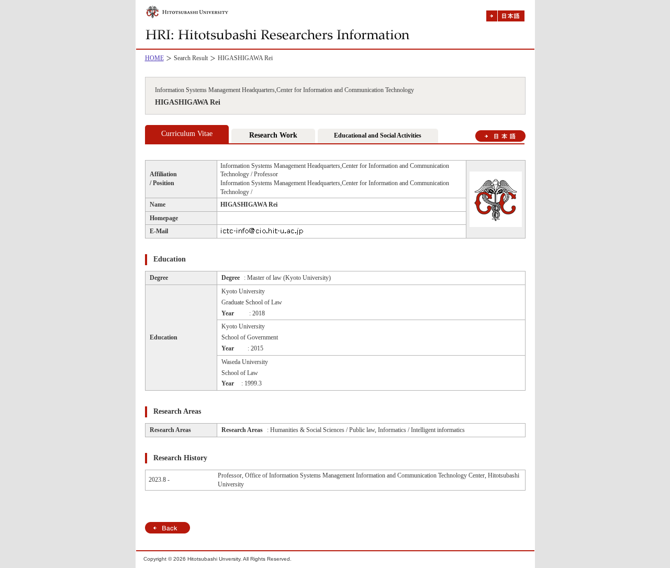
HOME (154, 58)
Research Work (273, 135)
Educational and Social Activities (377, 135)
